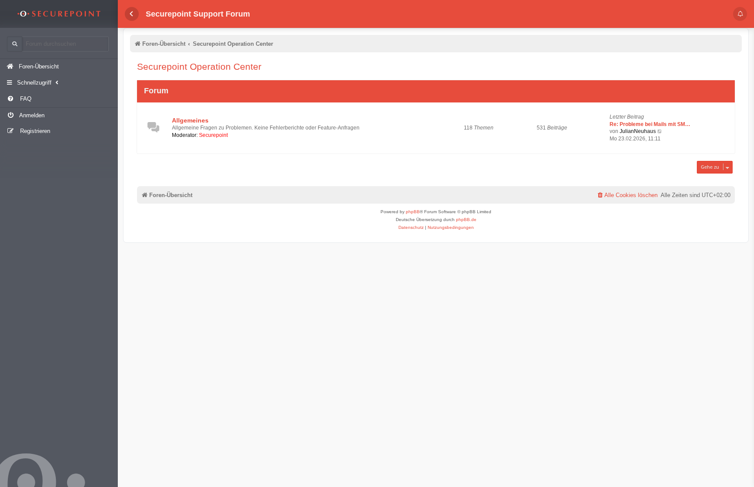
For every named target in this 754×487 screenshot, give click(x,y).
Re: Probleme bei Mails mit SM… (650, 124)
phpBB (413, 211)
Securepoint (213, 135)
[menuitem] (59, 99)
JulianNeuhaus (638, 131)
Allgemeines (190, 120)
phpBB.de (466, 219)
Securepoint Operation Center (199, 66)
